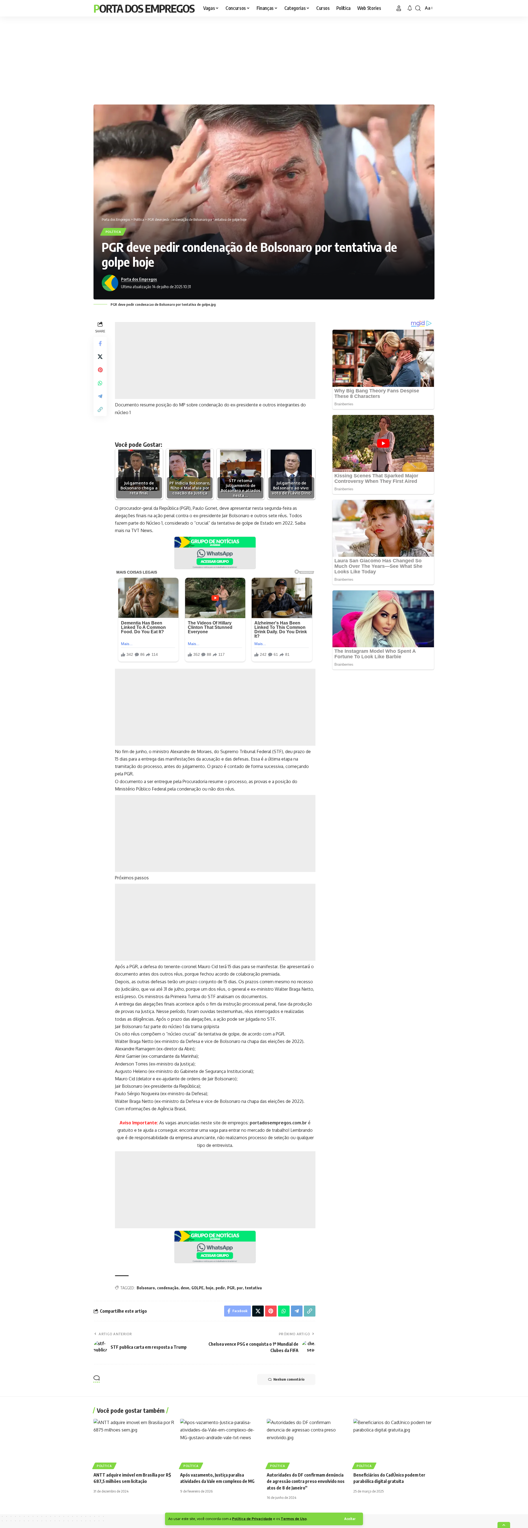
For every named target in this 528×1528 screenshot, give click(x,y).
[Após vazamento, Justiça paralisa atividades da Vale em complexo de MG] (220, 1443)
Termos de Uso (294, 1518)
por (240, 1287)
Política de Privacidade (252, 1518)
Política (113, 232)
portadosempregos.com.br (278, 1122)
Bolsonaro (146, 1287)
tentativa (253, 1287)
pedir (220, 1287)
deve (185, 1287)
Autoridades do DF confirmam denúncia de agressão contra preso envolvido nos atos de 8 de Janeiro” (306, 1481)
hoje (209, 1287)
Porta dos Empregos (144, 8)
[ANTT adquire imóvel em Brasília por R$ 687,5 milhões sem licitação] (134, 1443)
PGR (231, 1287)
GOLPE (197, 1287)
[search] (418, 8)
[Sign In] (399, 8)
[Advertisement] (264, 59)
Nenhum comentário (288, 1379)
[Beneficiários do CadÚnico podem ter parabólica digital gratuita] (394, 1443)
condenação (167, 1287)
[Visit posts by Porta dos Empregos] (110, 283)
